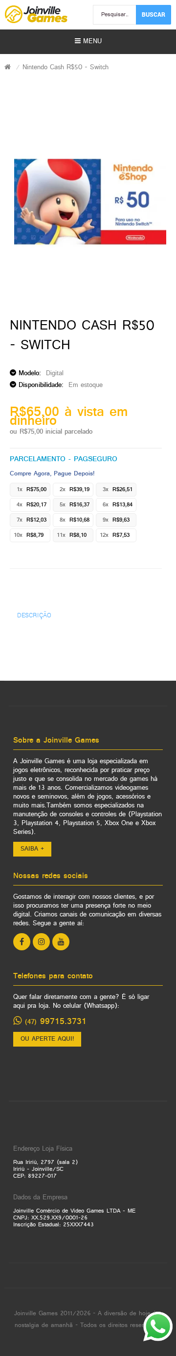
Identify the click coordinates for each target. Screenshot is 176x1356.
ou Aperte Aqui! (47, 1039)
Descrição (34, 614)
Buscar (153, 14)
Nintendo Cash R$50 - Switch (65, 67)
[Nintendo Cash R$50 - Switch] (90, 201)
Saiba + (32, 849)
